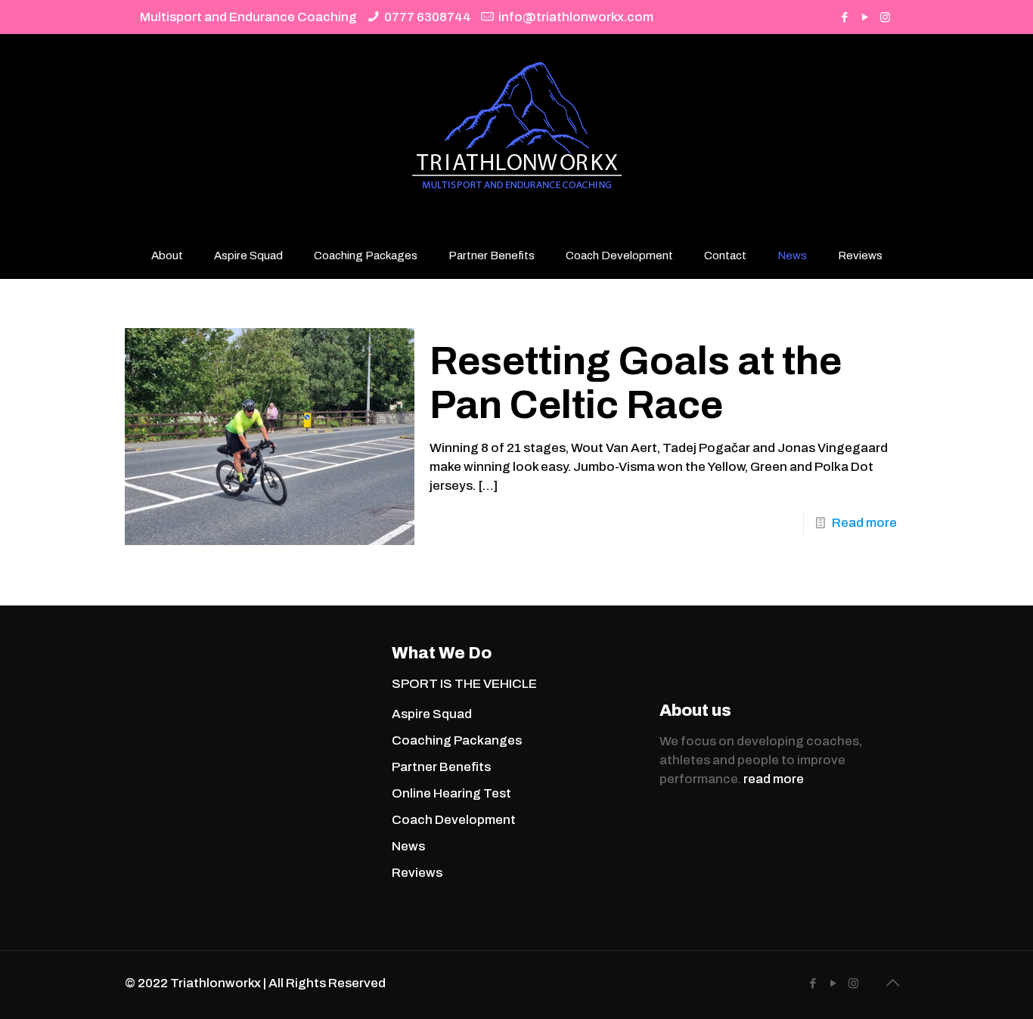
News (408, 846)
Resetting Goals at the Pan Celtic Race (636, 382)
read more (773, 779)
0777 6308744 (427, 17)
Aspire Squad (432, 714)
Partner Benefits (441, 767)
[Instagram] (885, 17)
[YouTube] (865, 17)
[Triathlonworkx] (517, 133)
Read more (864, 523)
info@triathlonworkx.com (575, 17)
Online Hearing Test (451, 793)
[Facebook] (844, 17)
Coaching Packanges (457, 740)
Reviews (417, 873)
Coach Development (454, 820)
